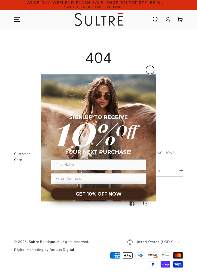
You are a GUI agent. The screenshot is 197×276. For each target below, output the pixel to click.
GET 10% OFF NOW (99, 194)
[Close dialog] (150, 70)
